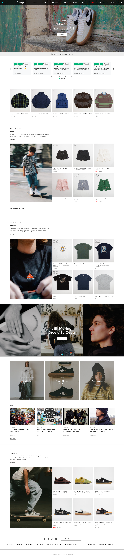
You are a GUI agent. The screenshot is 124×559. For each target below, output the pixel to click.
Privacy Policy (46, 306)
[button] (91, 263)
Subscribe (57, 294)
